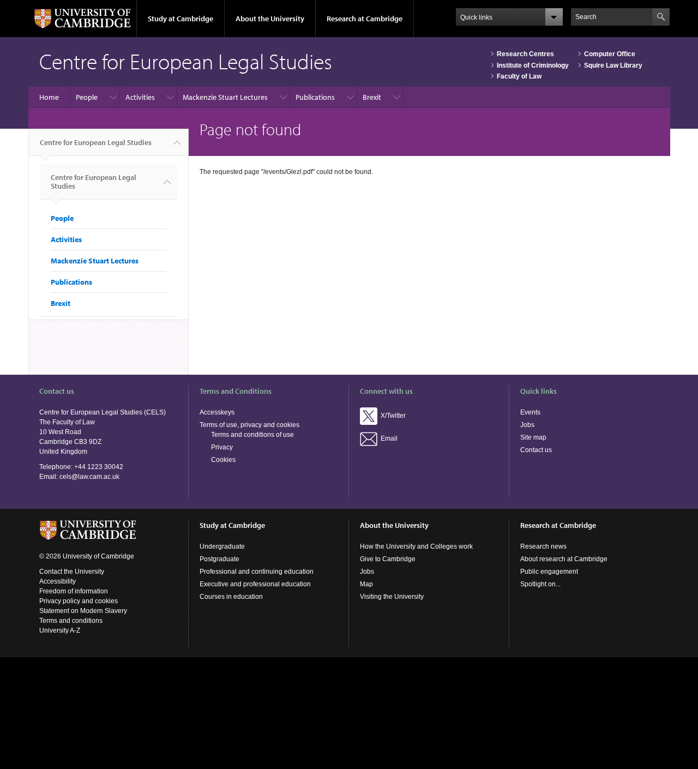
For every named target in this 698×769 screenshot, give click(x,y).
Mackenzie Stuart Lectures (225, 97)
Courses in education (231, 596)
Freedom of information (73, 591)
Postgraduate (219, 559)
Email (387, 438)
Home (49, 97)
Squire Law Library (613, 65)
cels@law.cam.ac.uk (89, 476)
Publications (315, 97)
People (87, 97)
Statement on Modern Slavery (83, 611)
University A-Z (59, 630)
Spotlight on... (540, 584)
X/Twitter (391, 415)
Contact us (536, 450)
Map (366, 584)
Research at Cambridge (364, 18)
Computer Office (609, 54)
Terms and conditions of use (252, 434)
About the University (270, 18)
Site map (533, 437)
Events (530, 412)
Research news (543, 546)
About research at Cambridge (563, 559)
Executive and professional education (255, 584)
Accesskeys (217, 412)
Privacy (222, 447)
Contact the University (71, 571)
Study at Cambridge (180, 18)
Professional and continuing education (257, 571)
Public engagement (549, 571)
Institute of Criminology (533, 65)
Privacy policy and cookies (78, 601)
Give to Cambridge (388, 559)
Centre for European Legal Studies (96, 142)
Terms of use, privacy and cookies (249, 425)
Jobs (527, 425)
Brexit (372, 97)
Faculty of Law (519, 76)
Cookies (223, 460)
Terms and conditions (71, 620)
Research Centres (525, 54)
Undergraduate (222, 546)
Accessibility (57, 581)
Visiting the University (392, 596)
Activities (140, 97)
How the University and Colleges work (416, 546)
